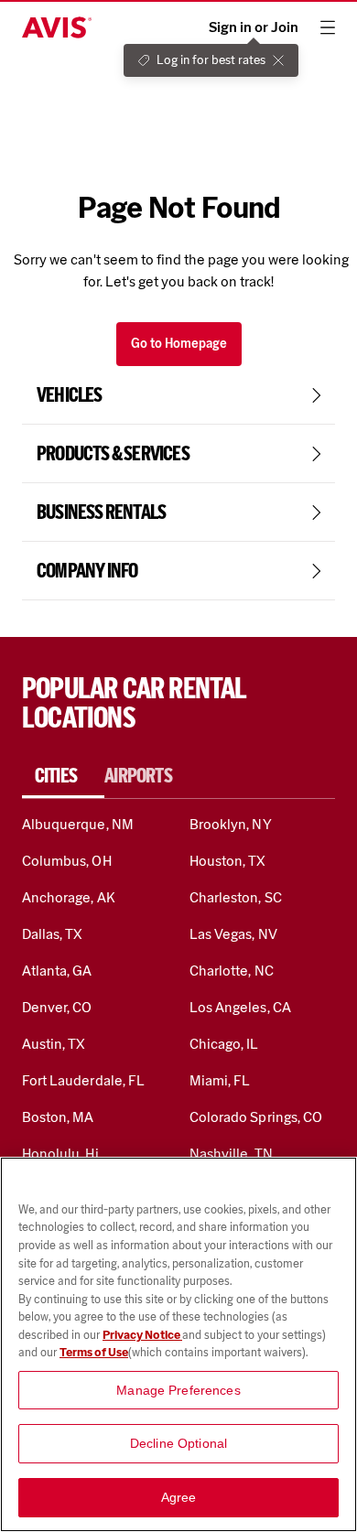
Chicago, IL (224, 1043)
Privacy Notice (142, 1335)
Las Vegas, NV (233, 934)
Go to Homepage (179, 343)
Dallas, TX (52, 934)
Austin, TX (53, 1043)
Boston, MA (57, 1117)
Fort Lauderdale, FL (83, 1080)
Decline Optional (178, 1443)
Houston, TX (227, 860)
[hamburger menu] (327, 27)
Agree (179, 1497)
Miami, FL (219, 1080)
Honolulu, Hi (60, 1153)
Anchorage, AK (68, 897)
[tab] (63, 776)
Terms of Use (94, 1352)
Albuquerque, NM (78, 824)
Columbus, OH (67, 860)
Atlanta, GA (57, 970)
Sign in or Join (253, 27)
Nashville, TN (231, 1153)
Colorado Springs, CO (255, 1117)
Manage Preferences (178, 1390)
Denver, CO (57, 1007)
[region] (178, 1344)
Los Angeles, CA (240, 1007)
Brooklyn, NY (230, 824)
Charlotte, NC (231, 970)
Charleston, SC (235, 897)
